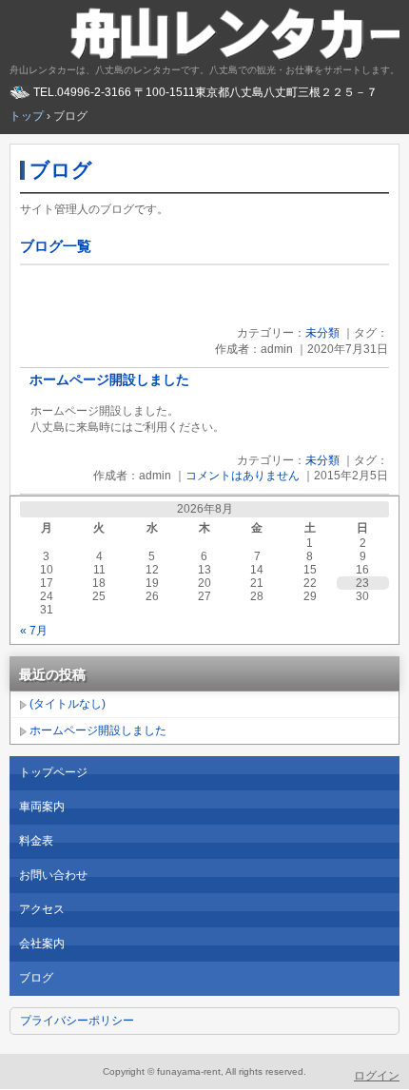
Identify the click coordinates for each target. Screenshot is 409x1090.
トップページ (53, 772)
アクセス (42, 909)
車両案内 (42, 806)
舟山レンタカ (204, 33)
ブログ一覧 (55, 246)
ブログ (60, 170)
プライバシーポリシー (77, 1020)
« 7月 (34, 630)
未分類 (322, 333)
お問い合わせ (53, 875)
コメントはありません (242, 475)
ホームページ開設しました (109, 380)
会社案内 (42, 943)
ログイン (376, 1075)
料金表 (36, 840)
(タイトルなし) (67, 703)
